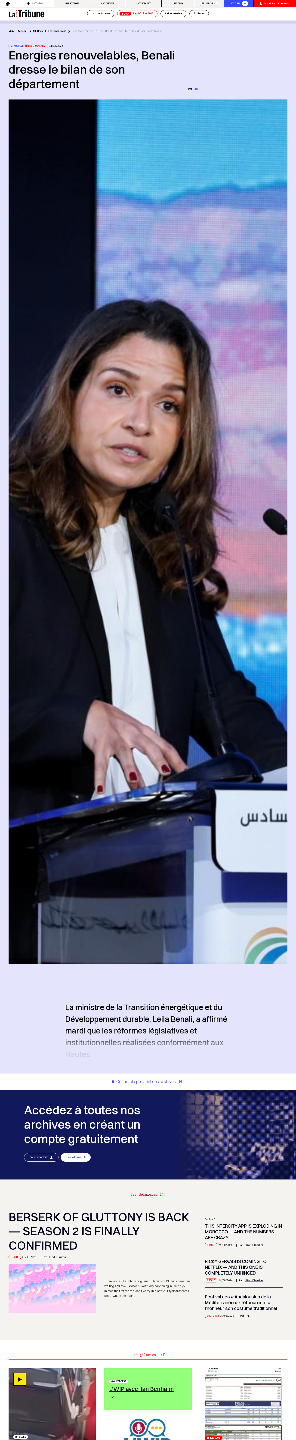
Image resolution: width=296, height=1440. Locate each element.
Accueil (23, 31)
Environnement (57, 31)
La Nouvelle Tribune (26, 13)
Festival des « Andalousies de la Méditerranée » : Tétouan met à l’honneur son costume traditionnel (241, 1302)
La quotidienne (101, 13)
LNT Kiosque (72, 3)
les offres (73, 1157)
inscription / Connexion (277, 3)
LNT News (37, 3)
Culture (212, 1315)
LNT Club (235, 3)
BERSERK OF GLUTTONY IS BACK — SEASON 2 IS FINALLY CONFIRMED (99, 1231)
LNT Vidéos (107, 3)
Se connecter (39, 1157)
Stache (15, 1257)
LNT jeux (178, 3)
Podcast (121, 1381)
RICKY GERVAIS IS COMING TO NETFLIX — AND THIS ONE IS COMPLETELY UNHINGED (236, 1267)
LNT (196, 88)
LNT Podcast (143, 3)
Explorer (199, 13)
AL (248, 1315)
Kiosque (215, 1437)
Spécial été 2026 (138, 13)
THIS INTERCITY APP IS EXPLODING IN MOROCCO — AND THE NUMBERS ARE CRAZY (243, 1231)
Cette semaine (173, 13)
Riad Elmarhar (58, 1257)
